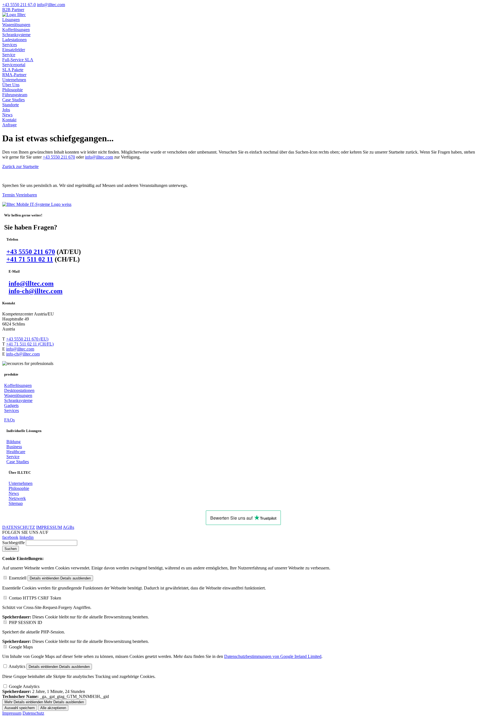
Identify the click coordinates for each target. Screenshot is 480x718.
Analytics (17, 666)
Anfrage (9, 124)
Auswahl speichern (19, 708)
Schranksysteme (16, 34)
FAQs (9, 420)
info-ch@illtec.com (35, 291)
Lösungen (11, 19)
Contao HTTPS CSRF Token (35, 598)
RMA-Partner (14, 74)
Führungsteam (14, 94)
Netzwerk (17, 498)
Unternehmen (14, 79)
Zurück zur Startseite (20, 166)
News (7, 114)
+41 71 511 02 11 (29, 259)
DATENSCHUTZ (18, 527)
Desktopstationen (19, 390)
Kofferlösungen (16, 29)
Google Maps (21, 647)
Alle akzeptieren (53, 708)
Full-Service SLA (17, 59)
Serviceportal (13, 64)
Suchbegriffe (13, 542)
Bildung (13, 441)
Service (8, 54)
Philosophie (12, 89)
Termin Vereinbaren (19, 195)
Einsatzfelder (13, 49)
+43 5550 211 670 (59, 157)
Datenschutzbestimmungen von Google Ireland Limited (272, 656)
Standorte (10, 104)
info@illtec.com (99, 157)
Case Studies (13, 99)
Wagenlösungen (16, 24)
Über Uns (10, 84)
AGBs (68, 527)
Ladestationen (14, 39)
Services (9, 44)
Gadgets (11, 405)
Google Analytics (24, 686)
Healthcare (15, 451)
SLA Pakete (12, 69)
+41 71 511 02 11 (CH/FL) (30, 344)
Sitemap (16, 503)
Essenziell (17, 578)
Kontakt (9, 119)
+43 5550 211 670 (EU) (27, 339)
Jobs (6, 109)
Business (14, 446)
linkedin (26, 537)
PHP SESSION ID (25, 622)
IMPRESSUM (49, 527)
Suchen (10, 549)
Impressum (11, 713)
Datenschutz (33, 713)
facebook (10, 537)
